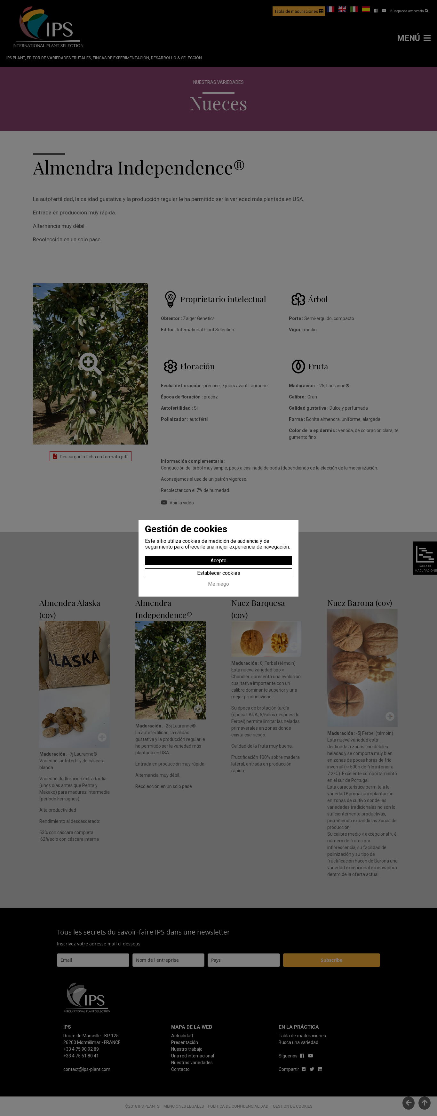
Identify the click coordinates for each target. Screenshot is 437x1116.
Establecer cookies (218, 573)
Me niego (218, 584)
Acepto (218, 561)
